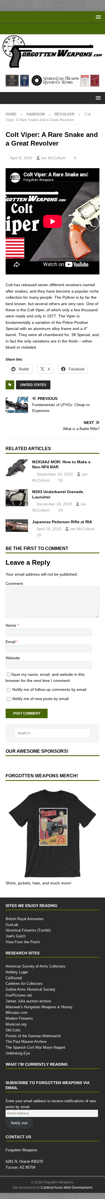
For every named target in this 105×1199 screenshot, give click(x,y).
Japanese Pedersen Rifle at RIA (62, 521)
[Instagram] (69, 28)
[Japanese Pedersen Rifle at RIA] (17, 525)
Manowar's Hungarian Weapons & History (39, 1006)
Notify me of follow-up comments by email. (49, 689)
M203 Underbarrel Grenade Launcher (57, 494)
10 (39, 534)
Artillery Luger (17, 971)
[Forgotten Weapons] (52, 66)
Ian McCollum (53, 157)
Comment (14, 583)
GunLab (12, 924)
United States (33, 384)
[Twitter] (58, 28)
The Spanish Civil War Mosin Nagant (35, 1047)
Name (11, 625)
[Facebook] (47, 28)
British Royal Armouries (25, 918)
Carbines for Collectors (24, 983)
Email (11, 641)
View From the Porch (23, 941)
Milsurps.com (16, 1012)
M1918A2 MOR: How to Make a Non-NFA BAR (61, 464)
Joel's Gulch (15, 936)
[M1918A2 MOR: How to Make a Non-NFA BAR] (17, 467)
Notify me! (19, 1122)
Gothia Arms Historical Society (30, 989)
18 (60, 480)
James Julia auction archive (28, 1000)
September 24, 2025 (55, 474)
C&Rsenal (14, 977)
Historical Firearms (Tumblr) (28, 930)
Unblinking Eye (18, 1053)
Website (13, 657)
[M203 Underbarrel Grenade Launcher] (17, 497)
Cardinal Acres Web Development (66, 1187)
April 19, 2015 (49, 528)
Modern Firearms (19, 1018)
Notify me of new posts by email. (41, 698)
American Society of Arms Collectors (36, 966)
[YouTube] (36, 28)
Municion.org (16, 1024)
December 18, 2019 (54, 503)
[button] (97, 17)
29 (60, 510)
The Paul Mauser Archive (26, 1041)
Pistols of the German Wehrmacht (33, 1035)
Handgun (36, 114)
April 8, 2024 (21, 157)
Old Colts (13, 1029)
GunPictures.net (19, 995)
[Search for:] (52, 733)
